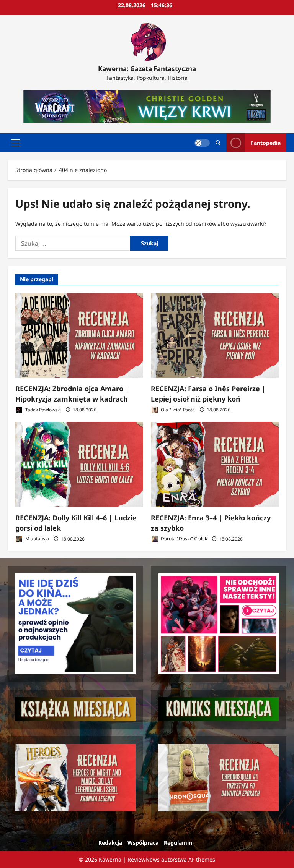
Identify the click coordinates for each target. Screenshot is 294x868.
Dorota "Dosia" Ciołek (183, 539)
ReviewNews (143, 859)
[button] (16, 143)
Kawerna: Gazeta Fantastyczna (147, 68)
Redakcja (110, 842)
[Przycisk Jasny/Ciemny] (202, 143)
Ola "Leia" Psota (177, 409)
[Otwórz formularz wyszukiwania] (218, 142)
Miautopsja (36, 539)
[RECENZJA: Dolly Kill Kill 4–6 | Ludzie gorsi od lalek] (79, 464)
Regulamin (178, 842)
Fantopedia (266, 142)
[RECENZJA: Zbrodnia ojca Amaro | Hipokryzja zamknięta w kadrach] (79, 335)
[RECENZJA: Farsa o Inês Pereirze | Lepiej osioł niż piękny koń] (215, 335)
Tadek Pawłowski (42, 409)
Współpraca (142, 842)
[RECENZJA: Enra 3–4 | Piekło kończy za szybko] (215, 464)
